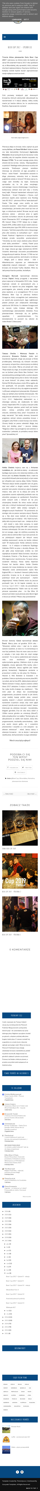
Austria (13, 1395)
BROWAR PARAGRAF (12, 1145)
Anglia (27, 1384)
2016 (6, 1317)
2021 (6, 1227)
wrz (8, 1254)
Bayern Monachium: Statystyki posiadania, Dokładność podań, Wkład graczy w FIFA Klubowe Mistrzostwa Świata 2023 (15, 1159)
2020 (6, 1231)
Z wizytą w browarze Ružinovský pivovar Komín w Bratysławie (15, 1116)
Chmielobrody (10, 1124)
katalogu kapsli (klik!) (10, 586)
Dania (23, 1391)
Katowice (31, 778)
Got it (26, 19)
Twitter (28, 767)
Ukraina (14, 1402)
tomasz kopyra (10, 1104)
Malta (29, 1391)
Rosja (30, 1399)
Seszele (5, 1409)
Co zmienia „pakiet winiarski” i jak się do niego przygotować (16, 1148)
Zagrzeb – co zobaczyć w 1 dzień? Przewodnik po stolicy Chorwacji (16, 1189)
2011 (6, 1333)
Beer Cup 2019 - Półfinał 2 (11, 892)
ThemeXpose (21, 1481)
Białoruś (6, 1399)
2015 (6, 1320)
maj (8, 1267)
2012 (6, 1330)
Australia (23, 1402)
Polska (5, 1384)
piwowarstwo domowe (20, 781)
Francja (14, 1399)
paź (8, 1250)
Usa (30, 1388)
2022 (6, 1224)
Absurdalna (23, 778)
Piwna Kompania (11, 1186)
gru (8, 1244)
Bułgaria (32, 1402)
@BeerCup (15, 778)
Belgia (20, 1384)
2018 (6, 1237)
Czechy (13, 1384)
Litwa (29, 1395)
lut (7, 1310)
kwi (8, 1270)
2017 (6, 1240)
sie (8, 1257)
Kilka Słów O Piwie (11, 1155)
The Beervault (10, 1169)
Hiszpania (22, 1395)
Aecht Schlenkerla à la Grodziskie (15, 1180)
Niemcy (5, 1388)
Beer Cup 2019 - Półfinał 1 (11, 935)
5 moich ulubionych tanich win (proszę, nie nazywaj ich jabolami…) (16, 1138)
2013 (6, 1327)
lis (7, 1247)
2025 (6, 1214)
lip (7, 1260)
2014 (6, 1323)
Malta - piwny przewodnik (20, 1447)
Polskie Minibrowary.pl (13, 1094)
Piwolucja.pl (9, 1135)
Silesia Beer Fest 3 (12, 1290)
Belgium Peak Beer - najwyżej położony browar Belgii (14, 1171)
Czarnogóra (7, 1406)
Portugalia (14, 1391)
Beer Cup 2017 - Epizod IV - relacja (18, 1285)
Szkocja (5, 1391)
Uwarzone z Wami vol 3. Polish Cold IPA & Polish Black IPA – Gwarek (16, 1107)
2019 (6, 1234)
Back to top (31, 1488)
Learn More (17, 19)
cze (8, 1263)
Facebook (14, 767)
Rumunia (26, 1406)
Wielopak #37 (11, 1307)
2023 (6, 1221)
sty (8, 1314)
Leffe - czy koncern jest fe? (20, 1437)
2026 (6, 1211)
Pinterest (21, 772)
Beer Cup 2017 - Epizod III (15, 1303)
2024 (6, 1218)
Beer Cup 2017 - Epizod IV (15, 1294)
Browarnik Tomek (11, 1114)
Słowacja (23, 1388)
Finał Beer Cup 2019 (9, 849)
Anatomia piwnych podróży (15, 1298)
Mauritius (17, 1406)
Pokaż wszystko (27, 1196)
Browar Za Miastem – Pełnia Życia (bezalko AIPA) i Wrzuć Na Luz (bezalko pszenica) (16, 1127)
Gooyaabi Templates (9, 1484)
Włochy (5, 1395)
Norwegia (14, 1388)
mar (8, 1273)
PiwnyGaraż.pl (10, 1178)
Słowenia (6, 1402)
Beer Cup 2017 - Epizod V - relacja (17, 1276)
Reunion (22, 1399)
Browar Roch (15, 1426)
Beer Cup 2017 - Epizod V (15, 1281)
